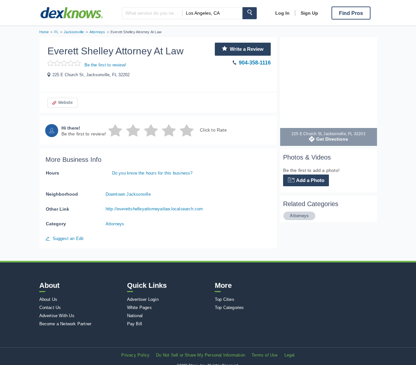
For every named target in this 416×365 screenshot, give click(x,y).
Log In (282, 13)
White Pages (139, 307)
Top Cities (224, 299)
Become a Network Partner (65, 323)
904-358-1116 (255, 62)
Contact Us (50, 307)
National (135, 315)
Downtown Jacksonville (128, 194)
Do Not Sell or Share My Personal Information (200, 355)
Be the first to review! (105, 65)
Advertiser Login (143, 299)
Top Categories (229, 307)
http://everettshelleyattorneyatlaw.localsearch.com (154, 208)
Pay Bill (134, 323)
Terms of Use (265, 355)
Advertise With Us (56, 315)
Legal (289, 355)
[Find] (249, 13)
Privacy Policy (135, 355)
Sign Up (309, 13)
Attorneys (115, 223)
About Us (48, 299)
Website (65, 102)
